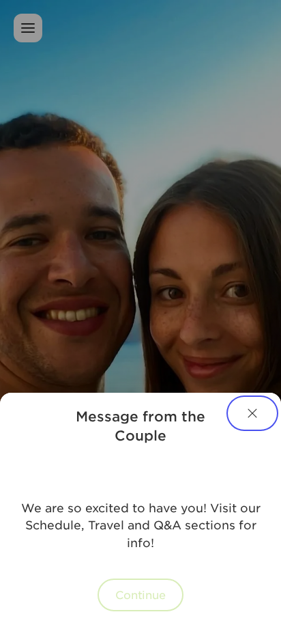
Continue (140, 594)
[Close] (252, 413)
